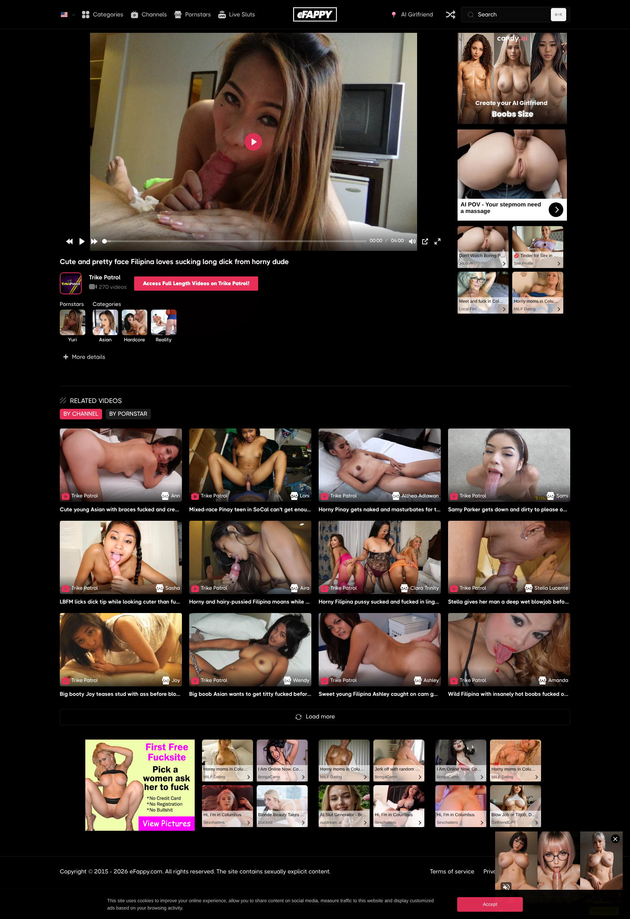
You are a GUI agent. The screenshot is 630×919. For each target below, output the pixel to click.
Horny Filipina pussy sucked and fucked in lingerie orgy (388, 601)
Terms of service (452, 871)
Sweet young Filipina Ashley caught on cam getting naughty (395, 694)
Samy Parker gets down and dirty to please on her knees (520, 509)
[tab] (81, 414)
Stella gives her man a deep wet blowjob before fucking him (524, 601)
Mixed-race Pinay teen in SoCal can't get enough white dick (265, 509)
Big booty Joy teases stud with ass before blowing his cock (135, 694)
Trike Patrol (105, 277)
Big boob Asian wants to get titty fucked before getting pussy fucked (277, 694)
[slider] (234, 241)
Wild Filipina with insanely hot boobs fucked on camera (518, 694)
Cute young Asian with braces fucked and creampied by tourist (140, 509)
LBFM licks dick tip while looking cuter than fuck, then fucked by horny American (161, 601)
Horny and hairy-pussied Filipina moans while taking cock (262, 601)
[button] (253, 357)
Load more (320, 716)
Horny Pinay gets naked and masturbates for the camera (391, 509)
